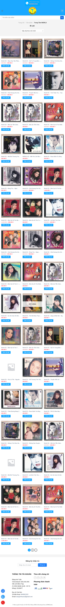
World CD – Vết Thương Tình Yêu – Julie (32, 379)
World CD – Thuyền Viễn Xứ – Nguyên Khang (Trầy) (31, 93)
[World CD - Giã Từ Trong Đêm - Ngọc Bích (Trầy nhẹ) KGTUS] (32, 48)
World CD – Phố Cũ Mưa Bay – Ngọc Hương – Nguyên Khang (52, 411)
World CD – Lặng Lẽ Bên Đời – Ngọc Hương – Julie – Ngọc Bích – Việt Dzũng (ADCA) (54, 316)
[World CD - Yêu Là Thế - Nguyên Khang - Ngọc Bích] (11, 367)
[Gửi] (62, 17)
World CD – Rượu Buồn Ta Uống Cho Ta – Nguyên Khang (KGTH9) (53, 156)
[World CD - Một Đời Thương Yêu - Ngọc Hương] (11, 463)
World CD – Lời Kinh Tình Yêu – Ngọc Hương (31, 475)
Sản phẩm (29, 22)
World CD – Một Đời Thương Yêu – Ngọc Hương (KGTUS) (10, 156)
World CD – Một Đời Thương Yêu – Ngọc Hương (10, 475)
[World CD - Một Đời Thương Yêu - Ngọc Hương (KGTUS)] (11, 144)
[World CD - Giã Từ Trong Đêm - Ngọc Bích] (54, 335)
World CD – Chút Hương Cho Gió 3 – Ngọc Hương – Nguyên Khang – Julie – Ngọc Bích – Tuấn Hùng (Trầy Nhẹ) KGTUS (11, 252)
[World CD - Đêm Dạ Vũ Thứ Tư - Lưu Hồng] (11, 494)
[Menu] (2, 11)
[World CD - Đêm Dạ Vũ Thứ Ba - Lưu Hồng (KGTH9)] (54, 176)
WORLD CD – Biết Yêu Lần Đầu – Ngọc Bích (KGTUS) (32, 156)
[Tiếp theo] (35, 550)
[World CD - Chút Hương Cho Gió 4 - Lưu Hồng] (32, 526)
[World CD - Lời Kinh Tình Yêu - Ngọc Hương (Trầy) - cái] (54, 208)
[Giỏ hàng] (62, 10)
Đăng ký (42, 565)
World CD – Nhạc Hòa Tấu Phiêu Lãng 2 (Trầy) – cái (10, 61)
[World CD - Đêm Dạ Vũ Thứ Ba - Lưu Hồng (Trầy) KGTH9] (11, 208)
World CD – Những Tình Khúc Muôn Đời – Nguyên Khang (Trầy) (53, 61)
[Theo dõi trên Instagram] (38, 577)
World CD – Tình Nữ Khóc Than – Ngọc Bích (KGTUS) (32, 316)
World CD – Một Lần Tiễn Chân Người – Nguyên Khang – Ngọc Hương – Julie (9, 125)
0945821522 (24, 594)
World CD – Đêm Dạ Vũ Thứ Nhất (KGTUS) (32, 284)
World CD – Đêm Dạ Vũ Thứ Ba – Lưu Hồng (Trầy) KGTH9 (10, 220)
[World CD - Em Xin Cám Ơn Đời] (54, 463)
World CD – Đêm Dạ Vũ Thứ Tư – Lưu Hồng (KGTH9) (32, 220)
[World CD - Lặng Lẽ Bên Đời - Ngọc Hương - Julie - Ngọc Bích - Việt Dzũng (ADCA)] (54, 303)
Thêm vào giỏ (27, 320)
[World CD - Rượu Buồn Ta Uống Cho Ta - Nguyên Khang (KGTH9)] (54, 144)
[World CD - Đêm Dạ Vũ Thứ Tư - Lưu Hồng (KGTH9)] (32, 208)
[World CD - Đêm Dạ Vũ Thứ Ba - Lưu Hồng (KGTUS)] (11, 526)
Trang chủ (21, 22)
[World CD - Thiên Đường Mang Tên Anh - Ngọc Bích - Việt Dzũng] (11, 399)
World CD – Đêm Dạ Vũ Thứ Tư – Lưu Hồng (10, 507)
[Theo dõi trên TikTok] (41, 577)
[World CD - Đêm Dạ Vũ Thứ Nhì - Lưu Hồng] (32, 494)
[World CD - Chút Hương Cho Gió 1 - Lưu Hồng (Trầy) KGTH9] (32, 176)
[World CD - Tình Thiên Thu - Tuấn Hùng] (54, 80)
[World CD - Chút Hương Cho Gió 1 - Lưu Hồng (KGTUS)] (54, 240)
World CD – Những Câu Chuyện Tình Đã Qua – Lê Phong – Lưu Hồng (31, 443)
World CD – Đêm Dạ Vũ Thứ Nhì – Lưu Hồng (32, 507)
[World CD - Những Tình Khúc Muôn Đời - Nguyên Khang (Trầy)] (54, 48)
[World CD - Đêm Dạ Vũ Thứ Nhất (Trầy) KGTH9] (54, 112)
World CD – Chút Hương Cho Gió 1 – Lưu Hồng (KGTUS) (53, 252)
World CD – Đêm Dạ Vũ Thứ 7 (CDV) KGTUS (9, 348)
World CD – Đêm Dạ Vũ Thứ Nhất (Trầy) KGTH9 (53, 125)
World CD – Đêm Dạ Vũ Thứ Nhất (53, 507)
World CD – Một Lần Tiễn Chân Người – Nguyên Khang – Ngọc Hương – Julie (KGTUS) (52, 284)
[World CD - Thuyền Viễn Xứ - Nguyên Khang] (54, 367)
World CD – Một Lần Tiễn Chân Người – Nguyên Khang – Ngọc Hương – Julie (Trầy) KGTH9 (52, 443)
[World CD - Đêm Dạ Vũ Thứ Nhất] (54, 494)
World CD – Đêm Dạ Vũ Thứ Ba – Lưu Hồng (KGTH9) (53, 188)
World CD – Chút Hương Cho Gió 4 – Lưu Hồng (32, 539)
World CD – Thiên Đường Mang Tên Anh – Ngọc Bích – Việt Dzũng (11, 411)
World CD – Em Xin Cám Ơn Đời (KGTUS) (10, 316)
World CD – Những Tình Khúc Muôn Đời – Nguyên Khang (11, 443)
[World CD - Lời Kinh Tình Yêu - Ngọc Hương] (32, 463)
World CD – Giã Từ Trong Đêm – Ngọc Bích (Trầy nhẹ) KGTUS (31, 61)
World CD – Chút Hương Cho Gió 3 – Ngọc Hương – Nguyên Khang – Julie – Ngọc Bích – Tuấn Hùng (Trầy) (10, 93)
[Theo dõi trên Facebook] (35, 577)
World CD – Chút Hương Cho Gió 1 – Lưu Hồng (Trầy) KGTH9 (32, 188)
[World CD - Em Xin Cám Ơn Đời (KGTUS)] (11, 303)
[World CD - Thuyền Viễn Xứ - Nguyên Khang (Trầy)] (32, 80)
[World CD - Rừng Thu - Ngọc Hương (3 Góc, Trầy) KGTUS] (32, 240)
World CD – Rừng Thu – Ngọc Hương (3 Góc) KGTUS (9, 188)
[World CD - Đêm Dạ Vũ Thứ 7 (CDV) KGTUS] (11, 335)
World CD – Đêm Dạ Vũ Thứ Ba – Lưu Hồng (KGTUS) (10, 539)
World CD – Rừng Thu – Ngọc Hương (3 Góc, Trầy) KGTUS (31, 252)
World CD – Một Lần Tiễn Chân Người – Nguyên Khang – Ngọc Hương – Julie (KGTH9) (31, 125)
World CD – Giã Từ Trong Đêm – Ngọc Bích (53, 348)
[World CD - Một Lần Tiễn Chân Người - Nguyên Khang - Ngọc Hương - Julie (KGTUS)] (54, 271)
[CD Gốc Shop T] (32, 10)
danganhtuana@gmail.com (24, 596)
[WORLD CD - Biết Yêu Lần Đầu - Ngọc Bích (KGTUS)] (32, 144)
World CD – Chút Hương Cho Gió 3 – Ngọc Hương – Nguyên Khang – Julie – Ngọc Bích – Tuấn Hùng (53, 539)
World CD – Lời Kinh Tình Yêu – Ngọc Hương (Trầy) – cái (52, 220)
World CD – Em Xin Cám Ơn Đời (52, 475)
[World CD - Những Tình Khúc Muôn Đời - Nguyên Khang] (11, 431)
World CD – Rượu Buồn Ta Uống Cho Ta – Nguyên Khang (31, 411)
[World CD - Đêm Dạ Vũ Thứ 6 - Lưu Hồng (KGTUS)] (11, 271)
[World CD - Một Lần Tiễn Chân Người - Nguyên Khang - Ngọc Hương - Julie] (11, 112)
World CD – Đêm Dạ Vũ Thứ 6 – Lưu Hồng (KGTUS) (11, 284)
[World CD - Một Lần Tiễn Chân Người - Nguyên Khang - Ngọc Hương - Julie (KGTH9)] (32, 112)
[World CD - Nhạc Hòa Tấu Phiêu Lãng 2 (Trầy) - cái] (11, 48)
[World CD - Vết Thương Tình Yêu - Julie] (32, 367)
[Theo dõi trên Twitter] (44, 577)
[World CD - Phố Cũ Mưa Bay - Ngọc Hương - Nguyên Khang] (54, 399)
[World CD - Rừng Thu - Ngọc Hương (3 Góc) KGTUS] (11, 176)
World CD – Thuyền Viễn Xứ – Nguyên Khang (52, 379)
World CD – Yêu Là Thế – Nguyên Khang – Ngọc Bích (10, 379)
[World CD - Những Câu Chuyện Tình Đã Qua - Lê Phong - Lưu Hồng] (32, 431)
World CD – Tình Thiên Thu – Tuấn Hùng (53, 93)
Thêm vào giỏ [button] (6, 65)
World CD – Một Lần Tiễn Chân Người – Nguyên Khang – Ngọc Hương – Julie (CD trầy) (31, 348)
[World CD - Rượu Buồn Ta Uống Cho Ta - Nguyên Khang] (32, 399)
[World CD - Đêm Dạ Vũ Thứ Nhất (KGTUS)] (32, 271)
